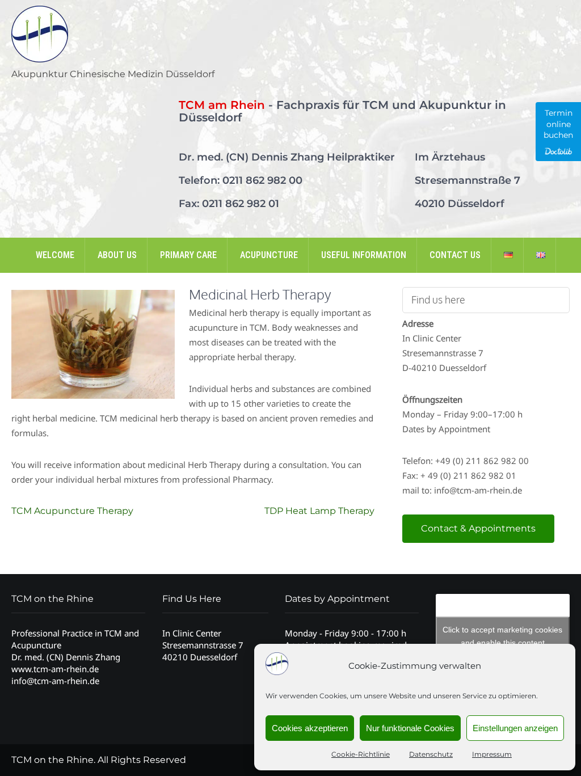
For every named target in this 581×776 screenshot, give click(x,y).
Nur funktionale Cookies (410, 728)
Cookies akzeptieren (310, 728)
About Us (117, 255)
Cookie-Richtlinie (360, 754)
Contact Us (455, 255)
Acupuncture (269, 255)
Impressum (492, 754)
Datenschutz (431, 754)
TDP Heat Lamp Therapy (319, 510)
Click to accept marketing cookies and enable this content (502, 636)
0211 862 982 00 (262, 180)
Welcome (55, 255)
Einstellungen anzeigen (515, 728)
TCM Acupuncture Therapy (72, 510)
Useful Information (363, 255)
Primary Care (188, 255)
